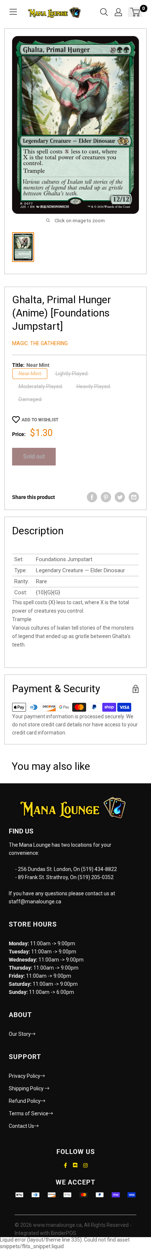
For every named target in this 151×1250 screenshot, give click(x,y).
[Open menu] (13, 11)
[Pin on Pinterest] (106, 497)
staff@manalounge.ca (35, 901)
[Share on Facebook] (92, 497)
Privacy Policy (24, 1076)
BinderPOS (63, 1233)
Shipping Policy (27, 1088)
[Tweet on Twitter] (120, 497)
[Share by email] (134, 497)
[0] (135, 12)
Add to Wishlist (40, 419)
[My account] (118, 12)
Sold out (34, 456)
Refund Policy (25, 1101)
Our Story (20, 1034)
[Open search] (104, 12)
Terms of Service (28, 1113)
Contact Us (21, 1126)
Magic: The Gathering (40, 343)
